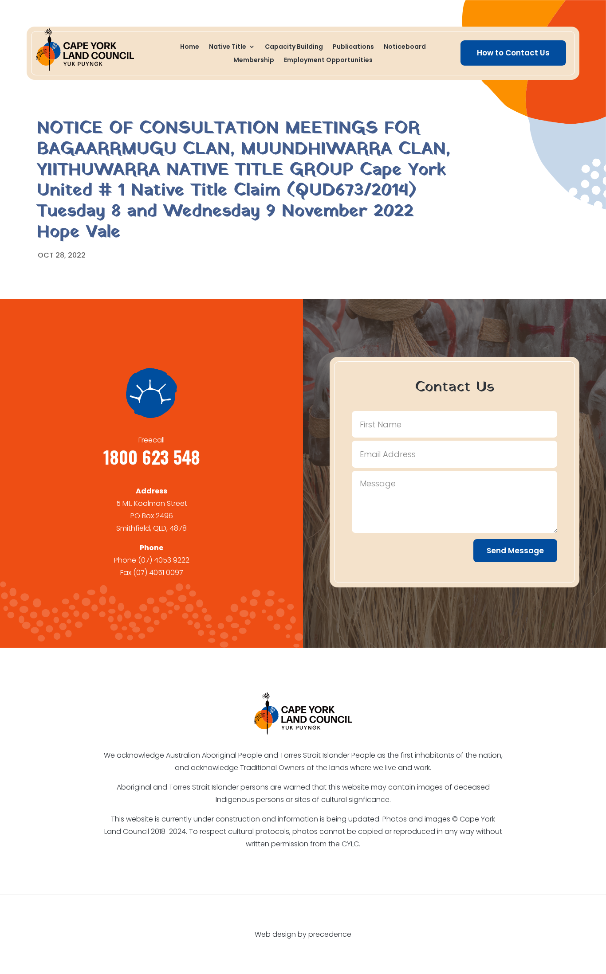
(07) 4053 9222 (163, 560)
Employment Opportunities (328, 60)
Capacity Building (294, 47)
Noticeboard (405, 47)
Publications (353, 47)
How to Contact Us (513, 52)
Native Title (227, 47)
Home (189, 47)
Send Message (515, 550)
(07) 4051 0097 (158, 572)
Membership (253, 60)
